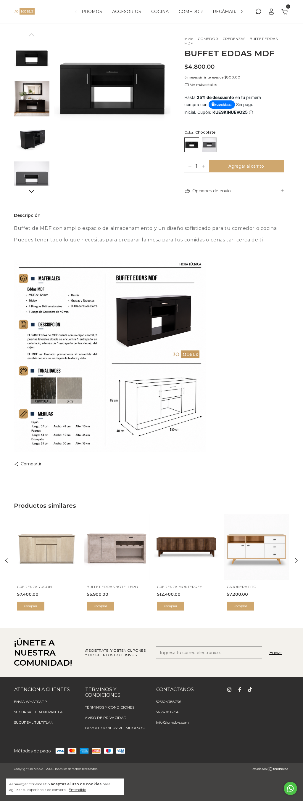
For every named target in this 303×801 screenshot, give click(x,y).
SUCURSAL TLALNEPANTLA (38, 712)
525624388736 (168, 701)
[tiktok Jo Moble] (250, 689)
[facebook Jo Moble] (239, 689)
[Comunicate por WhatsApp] (290, 788)
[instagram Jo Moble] (229, 689)
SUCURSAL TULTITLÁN (33, 722)
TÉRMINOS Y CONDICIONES (109, 707)
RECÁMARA (225, 11)
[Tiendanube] (270, 769)
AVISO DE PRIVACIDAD (106, 717)
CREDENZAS (234, 38)
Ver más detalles (203, 84)
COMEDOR (191, 11)
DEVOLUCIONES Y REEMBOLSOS (114, 728)
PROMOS (92, 11)
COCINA (160, 11)
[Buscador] (258, 12)
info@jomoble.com (172, 722)
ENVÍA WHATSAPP (30, 701)
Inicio (188, 38)
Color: (199, 132)
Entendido (77, 789)
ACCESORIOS (126, 11)
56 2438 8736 (167, 712)
